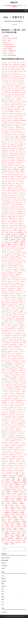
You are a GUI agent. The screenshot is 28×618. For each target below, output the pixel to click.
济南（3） (17, 171)
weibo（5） (4, 120)
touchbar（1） (14, 440)
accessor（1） (13, 251)
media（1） (15, 367)
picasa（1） (8, 393)
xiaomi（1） (12, 467)
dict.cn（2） (16, 181)
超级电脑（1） (8, 533)
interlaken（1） (9, 335)
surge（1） (7, 426)
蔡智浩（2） (11, 244)
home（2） (22, 192)
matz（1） (18, 365)
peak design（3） (22, 153)
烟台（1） (10, 517)
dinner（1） (5, 290)
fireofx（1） (5, 306)
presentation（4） (9, 134)
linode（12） (15, 82)
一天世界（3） (20, 167)
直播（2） (17, 241)
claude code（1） (16, 276)
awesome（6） (5, 101)
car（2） (20, 178)
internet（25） (14, 68)
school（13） (15, 80)
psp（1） (12, 402)
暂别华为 (4, 563)
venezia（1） (5, 453)
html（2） (12, 194)
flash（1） (4, 307)
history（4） (5, 129)
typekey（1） (8, 444)
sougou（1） (13, 421)
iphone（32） (8, 66)
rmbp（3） (19, 157)
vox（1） (20, 454)
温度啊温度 (6, 36)
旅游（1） (19, 507)
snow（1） (17, 419)
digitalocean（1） (13, 288)
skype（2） (22, 220)
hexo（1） (7, 327)
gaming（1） (9, 313)
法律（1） (19, 514)
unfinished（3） (12, 162)
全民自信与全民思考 (8, 44)
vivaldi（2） (16, 229)
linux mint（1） (12, 355)
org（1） (4, 386)
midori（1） (23, 369)
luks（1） (9, 360)
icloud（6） (7, 104)
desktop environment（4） (8, 125)
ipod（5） (7, 115)
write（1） (21, 465)
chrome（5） (18, 111)
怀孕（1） (13, 500)
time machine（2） (6, 225)
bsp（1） (22, 267)
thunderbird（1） (20, 435)
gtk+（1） (13, 321)
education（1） (15, 297)
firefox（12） (8, 82)
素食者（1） (20, 523)
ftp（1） (11, 311)
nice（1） (7, 377)
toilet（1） (7, 440)
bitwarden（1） (19, 264)
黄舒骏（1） (8, 544)
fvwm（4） (13, 127)
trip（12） (14, 83)
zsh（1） (12, 474)
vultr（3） (4, 164)
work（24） (21, 68)
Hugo (13, 616)
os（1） (7, 388)
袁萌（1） (11, 530)
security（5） (5, 118)
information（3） (6, 148)
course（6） (19, 101)
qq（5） (22, 117)
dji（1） (21, 292)
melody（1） (21, 367)
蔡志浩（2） (5, 244)
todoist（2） (14, 225)
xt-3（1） (22, 467)
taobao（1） (19, 428)
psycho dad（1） (19, 402)
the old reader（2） (20, 223)
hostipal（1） (22, 327)
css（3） (12, 143)
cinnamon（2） (14, 180)
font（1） (9, 307)
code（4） (18, 122)
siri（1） (12, 419)
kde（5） (17, 115)
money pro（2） (22, 204)
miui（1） (9, 370)
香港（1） (12, 542)
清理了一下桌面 (7, 40)
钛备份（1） (18, 535)
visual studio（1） (19, 453)
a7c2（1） (9, 250)
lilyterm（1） (5, 355)
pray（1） (13, 400)
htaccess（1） (21, 328)
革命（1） (9, 540)
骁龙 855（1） (19, 542)
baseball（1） (5, 260)
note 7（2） (15, 206)
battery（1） (17, 260)
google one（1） (11, 318)
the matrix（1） (5, 433)
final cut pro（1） (13, 304)
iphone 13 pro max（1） (18, 337)
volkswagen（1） (13, 454)
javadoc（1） (18, 341)
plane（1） (21, 395)
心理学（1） (8, 500)
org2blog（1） (18, 386)
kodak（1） (4, 351)
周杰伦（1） (13, 488)
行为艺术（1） (5, 530)
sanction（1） (5, 414)
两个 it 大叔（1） (13, 475)
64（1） (16, 248)
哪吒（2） (13, 232)
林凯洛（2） (8, 239)
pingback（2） (5, 213)
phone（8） (4, 94)
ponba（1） (18, 397)
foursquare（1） (9, 309)
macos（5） (23, 115)
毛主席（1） (8, 514)
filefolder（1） (5, 304)
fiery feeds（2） (19, 187)
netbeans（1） (8, 376)
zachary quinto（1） (20, 470)
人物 (3, 576)
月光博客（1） (13, 509)
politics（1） (11, 397)
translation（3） (22, 160)
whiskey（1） (12, 461)
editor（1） (7, 297)
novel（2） (20, 206)
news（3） (12, 152)
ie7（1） (17, 332)
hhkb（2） (16, 192)
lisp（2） (22, 197)
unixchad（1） (19, 447)
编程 (3, 596)
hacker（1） (22, 323)
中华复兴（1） (5, 477)
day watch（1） (16, 285)
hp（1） (4, 328)
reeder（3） (5, 157)
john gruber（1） (14, 344)
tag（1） (7, 428)
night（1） (22, 377)
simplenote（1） (6, 419)
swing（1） (13, 426)
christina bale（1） (6, 276)
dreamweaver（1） (6, 295)
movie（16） (17, 73)
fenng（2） (4, 187)
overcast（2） (20, 209)
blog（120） (5, 62)
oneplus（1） (18, 383)
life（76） (10, 62)
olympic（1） (22, 381)
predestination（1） (21, 400)
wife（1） (18, 461)
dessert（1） (5, 288)
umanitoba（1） (21, 446)
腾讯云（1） (10, 528)
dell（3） (17, 143)
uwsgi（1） (17, 449)
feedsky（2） (20, 185)
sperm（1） (8, 423)
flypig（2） (10, 188)
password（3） (13, 153)
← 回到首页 (14, 24)
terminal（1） (5, 432)
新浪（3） (12, 171)
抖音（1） (9, 503)
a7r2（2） (7, 174)
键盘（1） (13, 537)
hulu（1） (14, 330)
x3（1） (7, 467)
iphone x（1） (5, 339)
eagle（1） (20, 295)
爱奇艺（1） (16, 517)
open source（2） (14, 208)
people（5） (10, 117)
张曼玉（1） (8, 498)
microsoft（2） (18, 202)
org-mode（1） (10, 386)
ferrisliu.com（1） (15, 302)
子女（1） (9, 495)
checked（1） (5, 274)
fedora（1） (22, 300)
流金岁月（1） (15, 516)
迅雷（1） (7, 535)
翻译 (3, 599)
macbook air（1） (9, 362)
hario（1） (4, 325)
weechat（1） (5, 460)
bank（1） (20, 258)
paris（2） (13, 211)
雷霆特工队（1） (20, 538)
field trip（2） (11, 187)
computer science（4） (7, 124)
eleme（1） (7, 299)
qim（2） (22, 215)
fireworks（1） (11, 306)
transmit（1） (5, 442)
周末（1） (7, 488)
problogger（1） (6, 402)
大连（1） (23, 491)
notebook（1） (14, 379)
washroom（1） (5, 458)
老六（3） (4, 173)
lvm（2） (14, 199)
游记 (3, 591)
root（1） (15, 409)
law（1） (17, 351)
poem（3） (21, 155)
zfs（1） (4, 472)
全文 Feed (4, 612)
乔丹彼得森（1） (13, 477)
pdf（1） (7, 391)
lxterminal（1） (16, 360)
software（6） (10, 108)
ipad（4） (18, 129)
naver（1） (19, 374)
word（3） (11, 166)
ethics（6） (8, 103)
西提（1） (22, 530)
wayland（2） (5, 230)
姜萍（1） (22, 493)
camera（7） (18, 94)
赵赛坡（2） (23, 244)
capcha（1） (17, 271)
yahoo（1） (4, 468)
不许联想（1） (5, 475)
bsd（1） (17, 267)
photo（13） (8, 80)
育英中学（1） (20, 526)
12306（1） (21, 246)
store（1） (4, 425)
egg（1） (21, 297)
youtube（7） (19, 99)
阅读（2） (9, 246)
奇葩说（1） (10, 493)
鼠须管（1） (14, 544)
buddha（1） (10, 269)
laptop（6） (13, 106)
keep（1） (13, 348)
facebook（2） (13, 185)
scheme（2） (5, 218)
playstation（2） (22, 213)
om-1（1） (4, 383)
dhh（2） (10, 181)
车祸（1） (14, 533)
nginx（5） (4, 117)
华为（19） (16, 71)
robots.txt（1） (9, 409)
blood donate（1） (14, 265)
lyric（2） (19, 199)
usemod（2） (19, 227)
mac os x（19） (9, 71)
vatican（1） (16, 451)
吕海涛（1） (17, 486)
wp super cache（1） (12, 465)
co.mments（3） (6, 143)
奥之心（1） (16, 493)
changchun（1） (12, 272)
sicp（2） (21, 218)
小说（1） (14, 496)
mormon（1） (18, 372)
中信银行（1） (21, 475)
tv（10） (12, 87)
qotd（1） (12, 404)
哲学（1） (19, 488)
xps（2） (11, 230)
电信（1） (10, 521)
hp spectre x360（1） (11, 328)
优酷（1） (14, 479)
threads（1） (12, 435)
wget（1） (18, 460)
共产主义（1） (9, 482)
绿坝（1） (8, 524)
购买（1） (20, 531)
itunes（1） (12, 341)
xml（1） (17, 467)
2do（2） (14, 173)
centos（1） (5, 272)
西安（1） (16, 530)
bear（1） (7, 262)
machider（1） (18, 362)
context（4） (17, 124)
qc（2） (17, 215)
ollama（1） (16, 381)
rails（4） (16, 134)
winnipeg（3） (5, 166)
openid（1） (9, 384)
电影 (3, 594)
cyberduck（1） (19, 283)
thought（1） (5, 435)
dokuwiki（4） (18, 125)
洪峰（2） (20, 239)
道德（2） (4, 246)
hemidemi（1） (16, 325)
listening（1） (19, 355)
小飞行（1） (21, 496)
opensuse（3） (5, 153)
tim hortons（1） (11, 437)
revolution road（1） (13, 407)
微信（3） (7, 171)
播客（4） (17, 138)
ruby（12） (8, 83)
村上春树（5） (16, 120)
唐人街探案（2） (21, 232)
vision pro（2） (8, 229)
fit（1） (23, 306)
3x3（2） (19, 173)
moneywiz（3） (5, 152)
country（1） (11, 281)
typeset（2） (12, 227)
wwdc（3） (17, 166)
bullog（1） (17, 269)
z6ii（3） (15, 167)
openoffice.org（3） (20, 152)
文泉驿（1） (8, 507)
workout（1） (22, 463)
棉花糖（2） (14, 239)
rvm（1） (20, 411)
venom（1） (12, 453)
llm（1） (10, 356)
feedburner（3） (22, 145)
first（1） (18, 306)
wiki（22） (18, 69)
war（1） (22, 456)
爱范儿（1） (23, 517)
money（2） (15, 204)
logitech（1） (16, 356)
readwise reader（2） (12, 216)
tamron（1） (13, 428)
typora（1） (15, 444)
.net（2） (9, 173)
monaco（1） (5, 372)
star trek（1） (14, 423)
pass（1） (7, 390)
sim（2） (10, 220)
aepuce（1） (20, 251)
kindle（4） (7, 131)
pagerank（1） (13, 388)
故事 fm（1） (18, 505)
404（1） (11, 248)
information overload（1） (8, 334)
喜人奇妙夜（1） (9, 489)
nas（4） (19, 132)
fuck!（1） (16, 311)
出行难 (3, 568)
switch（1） (20, 426)
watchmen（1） (14, 458)
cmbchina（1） (15, 278)
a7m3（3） (14, 139)
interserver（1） (17, 335)
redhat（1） (20, 405)
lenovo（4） (19, 131)
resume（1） (5, 407)
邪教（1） (12, 535)
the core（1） (22, 432)
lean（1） (22, 351)
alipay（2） (13, 176)
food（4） (7, 127)
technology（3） (6, 160)
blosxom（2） (14, 178)
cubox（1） (4, 283)
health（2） (11, 192)
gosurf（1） (8, 321)
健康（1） (20, 481)
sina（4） (12, 136)
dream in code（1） (10, 293)
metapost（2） (10, 202)
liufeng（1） (5, 356)
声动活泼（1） (17, 491)
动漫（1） (7, 484)
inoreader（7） (8, 97)
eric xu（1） (14, 299)
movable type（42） (7, 64)
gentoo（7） (18, 96)
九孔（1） (20, 477)
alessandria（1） (17, 253)
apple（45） (16, 62)
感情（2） (21, 236)
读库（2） (16, 244)
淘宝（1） (22, 516)
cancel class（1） (9, 271)
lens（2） (17, 197)
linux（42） (23, 62)
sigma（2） (4, 220)
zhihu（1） (18, 472)
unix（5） (16, 118)
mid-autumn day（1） (14, 369)
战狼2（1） (22, 502)
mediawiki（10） (6, 87)
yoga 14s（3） (8, 167)
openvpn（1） (15, 384)
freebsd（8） (8, 92)
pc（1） (12, 390)
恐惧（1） (9, 502)
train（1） (20, 440)
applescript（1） (6, 257)
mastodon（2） (8, 201)
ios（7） (15, 97)
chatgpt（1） (20, 272)
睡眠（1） (7, 523)
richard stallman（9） (16, 90)
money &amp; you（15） (8, 76)
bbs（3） (10, 141)
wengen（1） (12, 460)
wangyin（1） (8, 456)
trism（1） (11, 442)
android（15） (15, 75)
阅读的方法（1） (21, 537)
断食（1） (13, 507)
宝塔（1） (20, 495)
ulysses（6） (18, 110)
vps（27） (7, 68)
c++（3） (15, 141)
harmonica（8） (16, 92)
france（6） (14, 103)
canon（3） (21, 141)
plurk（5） (16, 117)
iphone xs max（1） (14, 339)
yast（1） (10, 468)
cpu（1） (17, 281)
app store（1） (21, 255)
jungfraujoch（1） (18, 346)
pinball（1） (19, 393)
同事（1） (11, 486)
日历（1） (7, 509)
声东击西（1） (9, 491)
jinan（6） (7, 106)
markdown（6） (21, 106)
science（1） (12, 414)
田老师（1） (5, 521)
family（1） (9, 300)
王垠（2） (12, 241)
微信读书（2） (14, 236)
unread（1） (5, 449)
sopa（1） (7, 421)
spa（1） (19, 421)
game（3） (10, 146)
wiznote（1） (5, 463)
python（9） (8, 90)
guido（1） (4, 323)
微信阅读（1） (20, 498)
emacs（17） (23, 71)
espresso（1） (21, 299)
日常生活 (4, 586)
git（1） (7, 314)
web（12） (19, 83)
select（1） (16, 416)
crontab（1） (23, 281)
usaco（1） (11, 449)
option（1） (23, 384)
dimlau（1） (21, 288)
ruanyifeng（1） (14, 411)
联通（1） (13, 526)
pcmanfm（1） (18, 390)
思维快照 (4, 581)
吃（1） (7, 486)
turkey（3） (5, 162)
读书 (3, 604)
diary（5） (20, 113)
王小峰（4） (8, 139)
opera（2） (7, 209)
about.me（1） (5, 251)
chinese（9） (18, 87)
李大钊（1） (21, 509)
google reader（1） (10, 320)
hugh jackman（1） (6, 330)
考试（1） (8, 526)
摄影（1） (7, 505)
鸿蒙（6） (12, 111)
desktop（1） (20, 286)
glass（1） (12, 314)
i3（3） (21, 146)
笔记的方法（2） (9, 243)
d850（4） (23, 124)
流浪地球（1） (8, 516)
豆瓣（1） (8, 531)
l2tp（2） (4, 197)
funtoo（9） (17, 89)
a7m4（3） (20, 139)
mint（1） (4, 370)
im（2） (17, 194)
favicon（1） (15, 300)
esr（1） (4, 300)
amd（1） (14, 255)
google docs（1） (16, 316)
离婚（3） (23, 171)
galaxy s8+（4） (20, 127)
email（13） (17, 78)
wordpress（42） (16, 64)
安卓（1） (14, 495)
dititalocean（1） (14, 292)
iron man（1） (5, 341)
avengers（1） (14, 258)
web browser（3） (11, 164)
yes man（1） (16, 468)
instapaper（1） (19, 334)
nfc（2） (9, 206)
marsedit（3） (5, 150)
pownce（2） (5, 215)
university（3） (20, 162)
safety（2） (21, 216)
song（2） (11, 223)
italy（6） (20, 104)
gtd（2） (20, 190)
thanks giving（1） (13, 432)
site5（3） (7, 159)
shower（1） (21, 418)
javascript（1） (9, 342)
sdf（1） (18, 414)
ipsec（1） (22, 339)
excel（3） (4, 145)
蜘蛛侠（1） (23, 528)
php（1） (19, 391)
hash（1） (10, 325)
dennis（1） (8, 286)
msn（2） (4, 206)
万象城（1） (18, 474)
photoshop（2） (21, 211)
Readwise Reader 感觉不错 (10, 38)
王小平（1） (11, 519)
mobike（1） (15, 370)
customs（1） (11, 283)
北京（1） (12, 484)
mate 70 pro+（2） (17, 201)
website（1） (21, 458)
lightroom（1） (20, 353)
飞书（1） (20, 540)
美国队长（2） (17, 243)
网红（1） (13, 524)
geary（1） (16, 313)
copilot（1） (10, 279)
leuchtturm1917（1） (7, 353)
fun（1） (4, 313)
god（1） (4, 316)
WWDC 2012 (6, 42)
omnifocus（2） (5, 208)
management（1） (10, 363)
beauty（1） (13, 262)
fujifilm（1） (23, 311)
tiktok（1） (4, 437)
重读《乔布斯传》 (6, 558)
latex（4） (13, 131)
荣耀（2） (23, 243)
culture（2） (21, 180)
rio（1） (21, 407)
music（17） (5, 73)
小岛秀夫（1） (8, 496)
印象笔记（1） (19, 484)
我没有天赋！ (5, 565)
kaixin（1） (7, 348)
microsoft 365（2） (6, 204)
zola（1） (7, 474)
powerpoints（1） (6, 400)
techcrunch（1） (6, 430)
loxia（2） (9, 199)
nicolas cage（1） (14, 377)
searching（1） (9, 416)
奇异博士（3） (17, 169)
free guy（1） (17, 309)
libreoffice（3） (22, 148)
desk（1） (13, 286)
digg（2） (22, 181)
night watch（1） (6, 379)
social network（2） (13, 222)
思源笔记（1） (20, 500)
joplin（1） (10, 346)
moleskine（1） (22, 370)
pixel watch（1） (14, 395)
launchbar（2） (10, 197)
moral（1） (11, 372)
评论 (3, 602)
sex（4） (7, 136)
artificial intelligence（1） (16, 257)
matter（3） (22, 150)
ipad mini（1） (8, 337)
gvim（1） (10, 323)
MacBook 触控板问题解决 (9, 55)
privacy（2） (12, 215)
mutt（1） (7, 374)
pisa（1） (7, 395)
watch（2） (22, 229)
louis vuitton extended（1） (17, 358)
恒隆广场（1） (15, 502)
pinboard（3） (5, 155)
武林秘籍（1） (15, 512)
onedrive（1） (10, 383)
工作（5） (10, 120)
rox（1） (7, 411)
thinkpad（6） (11, 110)
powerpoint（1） (17, 398)
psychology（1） (6, 404)
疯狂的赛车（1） (17, 521)
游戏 (3, 589)
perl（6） (4, 108)
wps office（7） (11, 99)
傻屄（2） (21, 230)
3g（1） (7, 248)
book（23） (4, 69)
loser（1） (7, 358)
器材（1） (15, 489)
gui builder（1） (21, 321)
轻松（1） (20, 533)
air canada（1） (9, 253)
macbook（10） (19, 85)
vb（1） (22, 451)
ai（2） (22, 174)
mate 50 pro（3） (13, 150)
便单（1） (20, 479)
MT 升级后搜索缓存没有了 (9, 46)
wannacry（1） (16, 456)
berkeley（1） (20, 262)
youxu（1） (11, 470)
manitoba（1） (19, 363)
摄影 (3, 583)
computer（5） (5, 113)
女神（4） (7, 138)
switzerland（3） (20, 159)
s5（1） (21, 412)
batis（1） (11, 260)
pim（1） (13, 393)
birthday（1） (11, 264)
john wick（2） (14, 195)
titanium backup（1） (17, 439)
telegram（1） (19, 430)
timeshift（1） (8, 439)
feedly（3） (4, 146)
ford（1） (14, 307)
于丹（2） (16, 230)
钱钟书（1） (8, 537)
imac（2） (21, 194)
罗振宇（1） (20, 524)
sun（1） (15, 425)
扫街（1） (4, 503)
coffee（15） (23, 75)
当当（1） (13, 498)
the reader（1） (14, 433)
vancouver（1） (9, 451)
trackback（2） (22, 225)
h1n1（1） (15, 323)
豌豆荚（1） (14, 531)
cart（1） (23, 271)
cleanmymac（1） (6, 278)
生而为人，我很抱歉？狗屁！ (10, 51)
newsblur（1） (16, 376)
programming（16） (7, 75)
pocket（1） (5, 397)
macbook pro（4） (6, 132)
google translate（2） (12, 190)
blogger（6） (12, 101)
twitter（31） (16, 66)
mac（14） (10, 78)
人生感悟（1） (8, 479)
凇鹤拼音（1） (17, 482)
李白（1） (8, 510)
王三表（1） (5, 519)
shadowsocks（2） (13, 218)
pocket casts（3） (14, 155)
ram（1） (7, 405)
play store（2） (13, 213)
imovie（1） (22, 332)
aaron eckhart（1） (18, 250)
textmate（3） (14, 160)
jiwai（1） (7, 344)
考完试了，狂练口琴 (8, 53)
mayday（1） (8, 367)
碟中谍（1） (13, 523)
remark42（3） (12, 157)
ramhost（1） (13, 405)
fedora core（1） (6, 302)
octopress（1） (9, 381)
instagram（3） (14, 148)
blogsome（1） (5, 265)
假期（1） (14, 481)
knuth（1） (21, 349)
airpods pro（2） (6, 176)
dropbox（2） (11, 183)
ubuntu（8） (11, 94)
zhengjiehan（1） (10, 472)
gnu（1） (17, 314)
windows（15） (18, 76)
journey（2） (22, 195)
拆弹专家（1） (15, 503)
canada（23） (11, 69)
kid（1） (16, 349)
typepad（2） (5, 227)
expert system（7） (10, 96)
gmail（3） (16, 146)
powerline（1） (8, 398)
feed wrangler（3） (12, 145)
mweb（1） (13, 374)
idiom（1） (7, 332)
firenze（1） (22, 304)
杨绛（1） (13, 510)
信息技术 (4, 578)
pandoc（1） (20, 388)
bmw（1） (21, 265)
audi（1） (7, 258)
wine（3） (19, 164)
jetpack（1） (16, 342)
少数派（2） (8, 236)
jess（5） (12, 115)
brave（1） (4, 267)
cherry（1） (12, 274)
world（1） (4, 465)
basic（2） (7, 178)
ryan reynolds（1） (13, 412)
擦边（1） (12, 505)
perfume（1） (13, 391)
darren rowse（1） (6, 285)
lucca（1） (4, 360)
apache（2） (20, 176)
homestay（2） (5, 194)
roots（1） (21, 409)
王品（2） (7, 241)
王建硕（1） (17, 519)
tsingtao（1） (18, 442)
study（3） (13, 159)
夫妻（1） (4, 493)
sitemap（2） (15, 220)
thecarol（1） (22, 433)
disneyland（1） (12, 290)
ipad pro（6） (14, 104)
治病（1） (13, 514)
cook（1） (4, 279)
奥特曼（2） (10, 234)
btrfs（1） (4, 269)
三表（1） (23, 474)
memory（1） (5, 369)
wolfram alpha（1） (13, 463)
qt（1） (18, 404)
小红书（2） (16, 234)
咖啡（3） (10, 169)
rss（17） (10, 73)
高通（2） (14, 246)
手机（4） (12, 138)
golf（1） (9, 316)
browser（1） (11, 267)
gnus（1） (22, 314)
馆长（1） (7, 542)
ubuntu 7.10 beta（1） (10, 446)
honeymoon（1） (14, 327)
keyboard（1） (5, 349)
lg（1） (14, 353)
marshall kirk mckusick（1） (9, 365)
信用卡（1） (9, 481)
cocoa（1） (22, 278)
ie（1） (12, 332)
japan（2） (7, 195)
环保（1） (23, 519)
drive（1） (14, 295)
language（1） (11, 351)
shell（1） (15, 418)
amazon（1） (8, 255)
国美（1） (21, 489)
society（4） (18, 136)
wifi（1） (24, 461)
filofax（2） (4, 188)
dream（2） (5, 183)
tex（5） (11, 118)
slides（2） (4, 222)
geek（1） (21, 313)
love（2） (4, 199)
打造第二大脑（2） (9, 237)
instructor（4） (12, 129)
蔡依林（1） (16, 528)
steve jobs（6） (18, 108)
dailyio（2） (4, 181)
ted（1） (13, 430)
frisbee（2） (17, 188)
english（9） (10, 89)
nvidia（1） (21, 379)
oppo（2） (13, 209)
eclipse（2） (18, 183)
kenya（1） (19, 348)
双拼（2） (8, 232)
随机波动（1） (11, 538)
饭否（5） (7, 122)
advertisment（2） (15, 174)
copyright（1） (17, 279)
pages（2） (8, 211)
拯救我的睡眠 (5, 560)
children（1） (19, 274)
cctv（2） (7, 180)
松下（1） (19, 510)
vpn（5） (21, 118)
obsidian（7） (20, 97)
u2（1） (20, 444)
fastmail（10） (11, 85)
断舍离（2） (17, 237)
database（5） (13, 113)
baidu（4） (13, 122)
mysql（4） (14, 132)
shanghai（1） (8, 418)
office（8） (23, 92)
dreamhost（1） (19, 293)
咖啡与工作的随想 (7, 49)
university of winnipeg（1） (8, 447)
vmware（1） (5, 454)
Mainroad (20, 616)
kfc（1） (11, 349)
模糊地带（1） (8, 512)
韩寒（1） (14, 540)
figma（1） (23, 302)
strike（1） (10, 425)
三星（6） (7, 111)
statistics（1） (22, 423)
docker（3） (23, 143)
